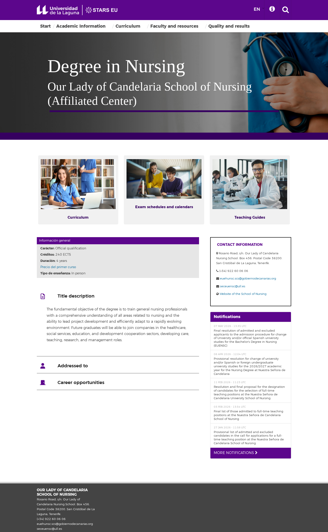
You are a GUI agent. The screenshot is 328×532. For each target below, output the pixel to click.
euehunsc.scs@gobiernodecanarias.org (248, 278)
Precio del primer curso (58, 267)
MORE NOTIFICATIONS (234, 453)
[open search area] (285, 10)
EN (257, 9)
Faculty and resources (174, 26)
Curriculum (128, 26)
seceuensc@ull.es (232, 286)
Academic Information (81, 26)
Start (45, 26)
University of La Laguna (79, 10)
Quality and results (229, 26)
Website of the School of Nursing (242, 294)
